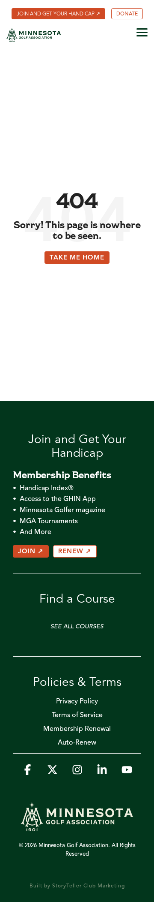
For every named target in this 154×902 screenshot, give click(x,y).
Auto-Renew (77, 742)
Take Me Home (77, 258)
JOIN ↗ (31, 552)
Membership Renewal (77, 729)
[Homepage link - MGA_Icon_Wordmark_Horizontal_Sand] (77, 827)
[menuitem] (58, 13)
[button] (142, 31)
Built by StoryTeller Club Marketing (77, 886)
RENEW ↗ (75, 552)
